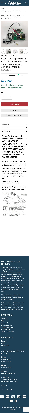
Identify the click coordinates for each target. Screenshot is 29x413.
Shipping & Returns (7, 327)
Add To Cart (15, 104)
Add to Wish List (15, 110)
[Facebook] (2, 389)
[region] (14, 51)
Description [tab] (6, 124)
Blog (2, 321)
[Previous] (3, 51)
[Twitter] (7, 389)
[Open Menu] (2, 3)
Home (2, 8)
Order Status (5, 345)
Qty (2, 92)
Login (3, 343)
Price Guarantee (6, 325)
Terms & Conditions (7, 331)
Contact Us (4, 323)
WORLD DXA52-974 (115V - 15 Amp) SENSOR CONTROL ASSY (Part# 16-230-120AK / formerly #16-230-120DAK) (13, 17)
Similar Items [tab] (6, 131)
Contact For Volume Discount (15, 115)
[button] (8, 51)
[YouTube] (11, 389)
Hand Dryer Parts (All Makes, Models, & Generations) (14, 11)
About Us (4, 318)
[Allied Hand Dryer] (14, 3)
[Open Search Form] (5, 3)
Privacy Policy (5, 329)
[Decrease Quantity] (3, 97)
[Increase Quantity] (10, 97)
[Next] (25, 51)
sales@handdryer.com (8, 373)
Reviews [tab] (4, 128)
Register (4, 341)
